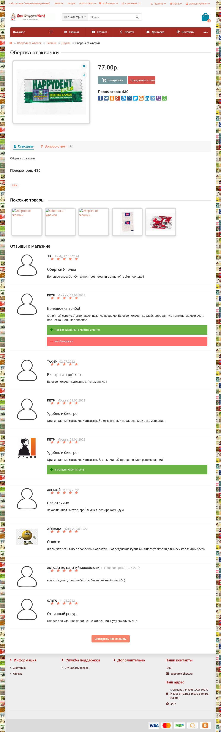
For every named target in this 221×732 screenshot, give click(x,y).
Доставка (158, 32)
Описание (26, 146)
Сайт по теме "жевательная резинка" (29, 3)
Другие (66, 43)
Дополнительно (131, 660)
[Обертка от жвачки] (51, 92)
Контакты (188, 32)
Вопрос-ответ (58, 146)
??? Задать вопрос (76, 667)
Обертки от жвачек (29, 43)
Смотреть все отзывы (110, 639)
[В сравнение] (84, 75)
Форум (71, 3)
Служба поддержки (83, 660)
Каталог (102, 32)
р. (157, 3)
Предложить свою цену (142, 80)
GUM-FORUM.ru (87, 3)
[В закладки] (84, 66)
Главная (74, 32)
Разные (51, 43)
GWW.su (59, 3)
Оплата (129, 32)
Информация (25, 660)
